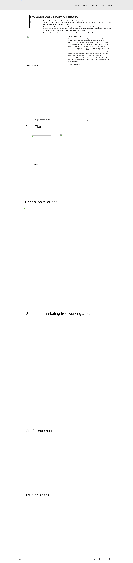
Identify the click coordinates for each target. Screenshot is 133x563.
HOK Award (95, 5)
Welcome (76, 5)
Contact (110, 5)
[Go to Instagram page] (104, 559)
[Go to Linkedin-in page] (94, 559)
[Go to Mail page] (99, 559)
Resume (103, 5)
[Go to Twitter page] (109, 559)
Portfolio (84, 5)
